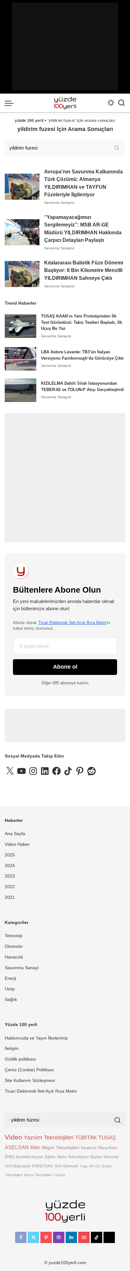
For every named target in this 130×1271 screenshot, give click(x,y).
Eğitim (50, 1157)
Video (13, 1137)
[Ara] (121, 103)
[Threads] (109, 1237)
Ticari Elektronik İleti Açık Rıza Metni (72, 622)
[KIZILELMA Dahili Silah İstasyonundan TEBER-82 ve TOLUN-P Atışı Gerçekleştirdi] (20, 390)
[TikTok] (96, 1237)
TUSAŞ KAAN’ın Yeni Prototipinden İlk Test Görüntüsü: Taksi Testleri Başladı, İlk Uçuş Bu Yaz (81, 322)
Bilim (35, 1147)
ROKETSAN (42, 1166)
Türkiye (59, 1175)
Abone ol (65, 667)
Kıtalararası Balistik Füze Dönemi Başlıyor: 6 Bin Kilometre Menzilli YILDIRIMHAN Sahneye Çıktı (83, 270)
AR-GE (94, 1166)
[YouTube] (84, 1237)
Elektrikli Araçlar (29, 1157)
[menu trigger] (11, 103)
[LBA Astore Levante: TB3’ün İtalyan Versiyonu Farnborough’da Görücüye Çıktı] (20, 359)
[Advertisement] (65, 46)
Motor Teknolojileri (73, 1157)
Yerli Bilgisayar (17, 1166)
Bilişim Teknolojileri (60, 1147)
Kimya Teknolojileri (38, 1175)
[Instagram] (58, 1237)
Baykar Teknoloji (104, 1157)
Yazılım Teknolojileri (49, 1137)
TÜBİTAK (86, 1138)
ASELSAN (17, 1147)
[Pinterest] (46, 1237)
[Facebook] (21, 1237)
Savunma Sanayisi (59, 202)
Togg (83, 1166)
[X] (33, 1237)
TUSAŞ (107, 1138)
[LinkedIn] (71, 1237)
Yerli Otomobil (66, 1166)
